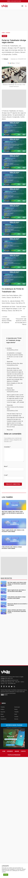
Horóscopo (17, 707)
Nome (6, 466)
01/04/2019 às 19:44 (12, 350)
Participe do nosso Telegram (14, 725)
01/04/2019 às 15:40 (12, 391)
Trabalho (16, 711)
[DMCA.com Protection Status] (14, 695)
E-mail (6, 475)
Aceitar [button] (5, 874)
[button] (26, 6)
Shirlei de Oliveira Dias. (13, 363)
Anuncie (16, 719)
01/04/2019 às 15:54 (12, 365)
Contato (16, 716)
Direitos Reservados (6, 690)
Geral (15, 714)
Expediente (3, 719)
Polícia (15, 709)
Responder (10, 361)
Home (3, 32)
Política (2, 709)
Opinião (2, 716)
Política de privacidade (14, 755)
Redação (6, 59)
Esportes (3, 711)
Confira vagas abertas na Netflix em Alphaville (6, 320)
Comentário (7, 446)
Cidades (8, 32)
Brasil (2, 714)
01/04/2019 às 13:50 (12, 410)
